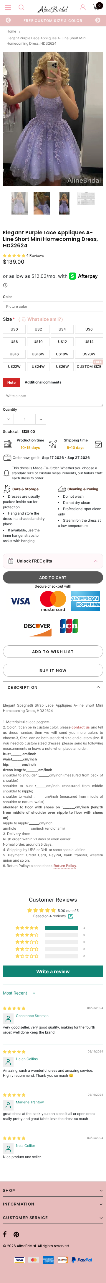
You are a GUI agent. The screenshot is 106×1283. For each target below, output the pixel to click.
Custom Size (89, 366)
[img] (14, 1008)
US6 (89, 329)
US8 (14, 341)
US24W (38, 366)
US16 (14, 354)
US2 (38, 329)
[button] (14, 255)
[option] (53, 20)
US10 (38, 341)
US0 (14, 329)
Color (7, 296)
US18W (62, 354)
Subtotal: (11, 431)
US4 (62, 329)
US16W (38, 354)
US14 (89, 341)
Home (11, 31)
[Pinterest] (16, 1234)
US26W (62, 366)
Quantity (10, 409)
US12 (62, 341)
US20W (88, 354)
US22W (14, 366)
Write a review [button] (53, 971)
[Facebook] (5, 1234)
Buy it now (53, 670)
